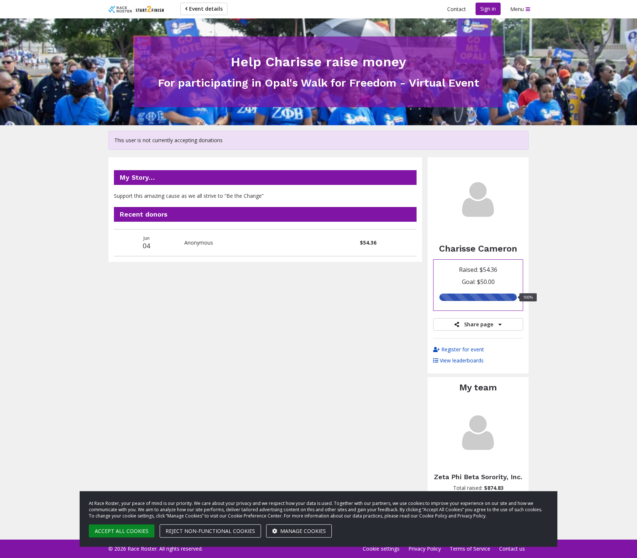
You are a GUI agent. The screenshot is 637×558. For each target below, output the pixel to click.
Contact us (512, 548)
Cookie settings (381, 548)
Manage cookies (302, 530)
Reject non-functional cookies (210, 530)
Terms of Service (470, 548)
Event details (205, 8)
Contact (456, 9)
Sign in (488, 8)
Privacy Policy (424, 548)
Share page (479, 324)
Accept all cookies (122, 530)
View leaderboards (461, 360)
